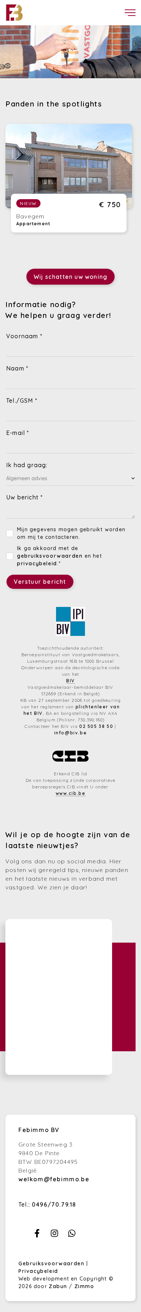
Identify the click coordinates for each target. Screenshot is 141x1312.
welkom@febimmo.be (53, 1179)
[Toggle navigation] (130, 12)
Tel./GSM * (21, 400)
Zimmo (84, 1286)
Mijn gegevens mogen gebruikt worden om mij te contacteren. (71, 533)
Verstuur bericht (40, 581)
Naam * (17, 368)
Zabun (58, 1286)
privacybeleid (37, 563)
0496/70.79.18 (54, 1204)
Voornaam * (24, 336)
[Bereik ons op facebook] (37, 1235)
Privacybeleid (38, 1271)
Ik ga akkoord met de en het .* (59, 556)
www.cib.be (71, 793)
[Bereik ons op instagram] (54, 1235)
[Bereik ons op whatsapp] (72, 1235)
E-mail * (17, 432)
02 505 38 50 (96, 726)
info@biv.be (70, 732)
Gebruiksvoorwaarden (52, 1263)
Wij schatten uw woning (70, 276)
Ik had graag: (27, 465)
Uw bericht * (24, 497)
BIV (70, 680)
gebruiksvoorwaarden (49, 556)
